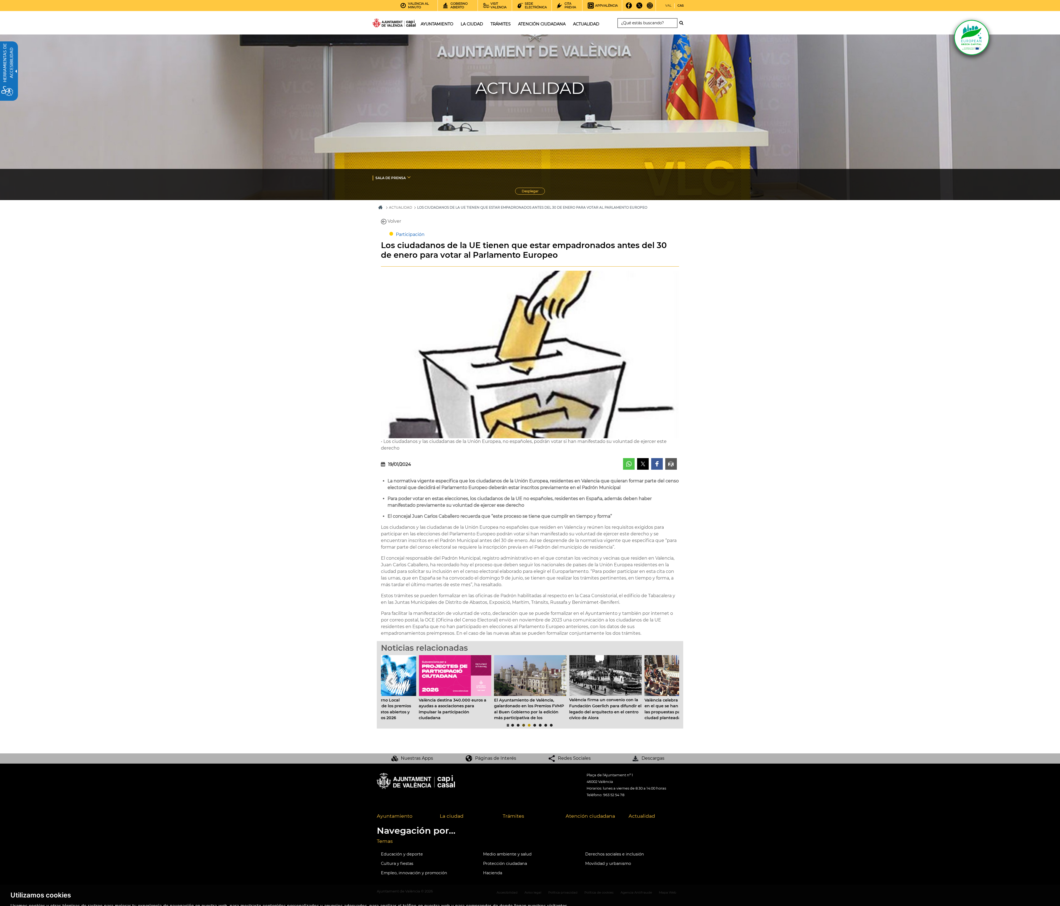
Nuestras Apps (417, 758)
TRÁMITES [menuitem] (501, 24)
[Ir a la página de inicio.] (384, 24)
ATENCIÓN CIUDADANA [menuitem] (542, 24)
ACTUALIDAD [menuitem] (586, 24)
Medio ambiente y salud (507, 854)
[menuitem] (412, 177)
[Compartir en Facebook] (657, 464)
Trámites (513, 816)
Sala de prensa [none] (390, 178)
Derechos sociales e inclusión (614, 854)
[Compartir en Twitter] (643, 464)
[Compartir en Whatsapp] (629, 464)
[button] (391, 681)
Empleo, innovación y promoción (414, 872)
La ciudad (451, 816)
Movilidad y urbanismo (608, 863)
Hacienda (492, 872)
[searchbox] (647, 23)
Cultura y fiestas (397, 863)
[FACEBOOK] (629, 7)
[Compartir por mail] (671, 464)
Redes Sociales (574, 758)
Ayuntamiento (394, 816)
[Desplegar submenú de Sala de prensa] (409, 177)
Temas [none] (385, 841)
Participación (410, 234)
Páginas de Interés (495, 758)
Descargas (653, 758)
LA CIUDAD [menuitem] (472, 24)
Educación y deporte (402, 854)
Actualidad (642, 816)
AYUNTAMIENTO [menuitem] (437, 24)
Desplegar (533, 192)
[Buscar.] (683, 23)
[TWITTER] (639, 7)
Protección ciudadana (505, 863)
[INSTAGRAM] (650, 7)
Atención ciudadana (590, 816)
